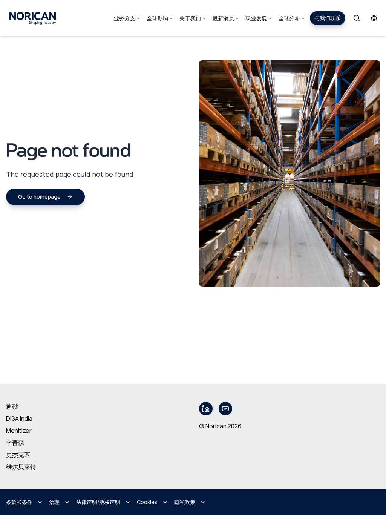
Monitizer (19, 430)
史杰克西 (18, 455)
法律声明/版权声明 (98, 502)
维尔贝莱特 (21, 467)
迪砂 (12, 406)
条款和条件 (19, 502)
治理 (54, 502)
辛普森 (15, 442)
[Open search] (356, 18)
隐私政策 (184, 502)
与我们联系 (327, 17)
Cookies (147, 502)
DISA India (19, 418)
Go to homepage (39, 196)
